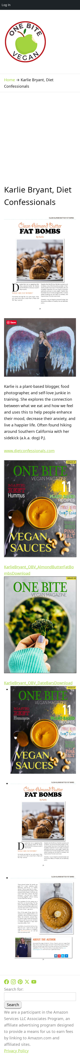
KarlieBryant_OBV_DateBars (29, 682)
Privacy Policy (16, 1050)
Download (21, 573)
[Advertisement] (40, 141)
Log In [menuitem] (6, 5)
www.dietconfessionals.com (29, 450)
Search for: (13, 989)
